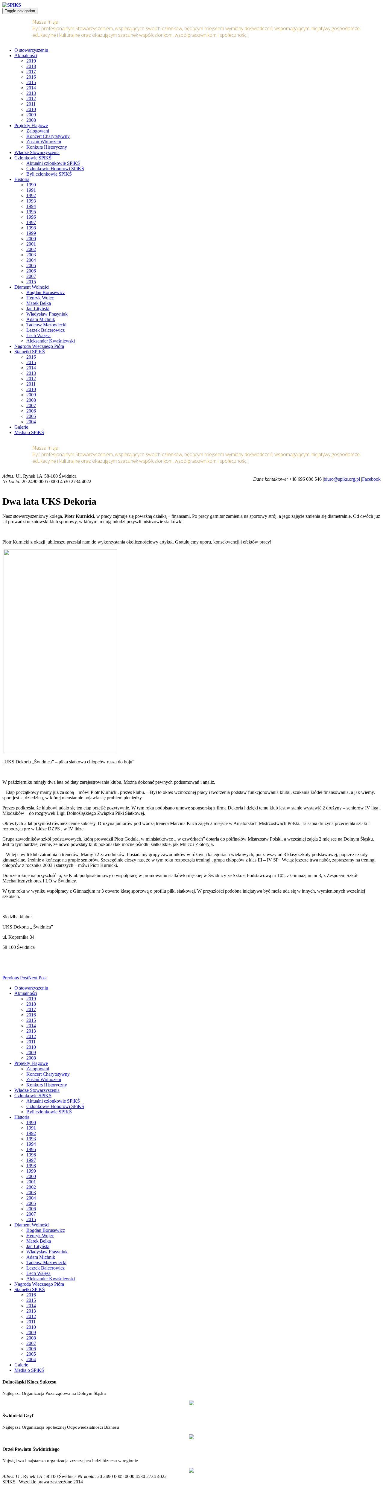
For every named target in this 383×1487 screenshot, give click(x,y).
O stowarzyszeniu (31, 50)
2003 (31, 254)
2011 (31, 103)
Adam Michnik (40, 319)
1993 (31, 200)
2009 (31, 114)
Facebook (371, 479)
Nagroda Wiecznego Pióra (39, 346)
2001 (31, 243)
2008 (31, 120)
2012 (31, 98)
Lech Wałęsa (38, 335)
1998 (31, 227)
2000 (31, 238)
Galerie (21, 427)
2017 (31, 71)
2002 (31, 249)
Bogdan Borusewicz (45, 292)
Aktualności (25, 55)
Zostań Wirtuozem (43, 141)
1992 (31, 195)
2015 (31, 82)
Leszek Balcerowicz (45, 330)
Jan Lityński (37, 308)
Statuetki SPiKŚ (29, 351)
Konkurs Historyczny (46, 147)
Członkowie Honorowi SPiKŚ (55, 168)
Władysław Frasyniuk (47, 313)
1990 (31, 184)
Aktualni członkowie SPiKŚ (53, 163)
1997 (31, 222)
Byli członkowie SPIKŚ (49, 173)
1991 (31, 190)
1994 (31, 206)
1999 (31, 233)
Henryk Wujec (40, 297)
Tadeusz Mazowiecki (46, 324)
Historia (21, 179)
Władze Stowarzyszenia (37, 152)
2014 (31, 87)
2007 (31, 276)
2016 (31, 77)
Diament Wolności (31, 287)
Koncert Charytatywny (48, 136)
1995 (31, 211)
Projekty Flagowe (31, 125)
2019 (31, 60)
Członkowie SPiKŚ (32, 157)
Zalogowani (37, 130)
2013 (31, 93)
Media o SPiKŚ (29, 432)
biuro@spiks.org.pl (342, 479)
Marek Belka (38, 303)
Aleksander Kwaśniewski (50, 340)
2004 (31, 260)
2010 (31, 109)
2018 (31, 66)
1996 (31, 217)
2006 (31, 270)
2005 (31, 265)
